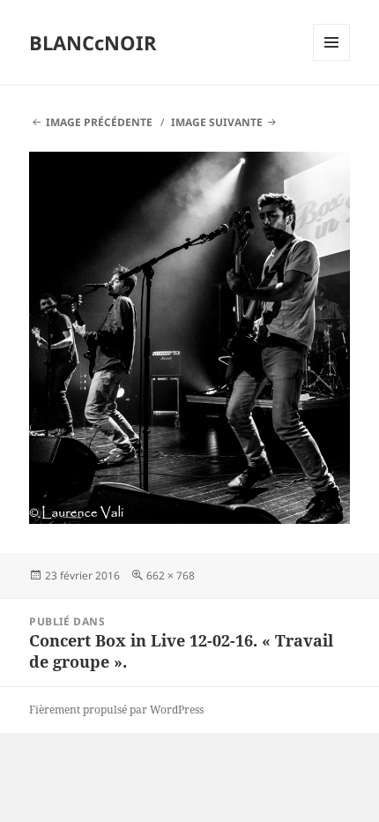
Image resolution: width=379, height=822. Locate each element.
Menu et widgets (332, 60)
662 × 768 (170, 575)
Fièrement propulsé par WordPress (116, 709)
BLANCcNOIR (93, 42)
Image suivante (217, 122)
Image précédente (99, 122)
